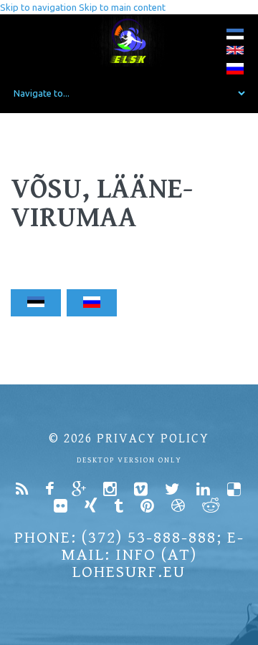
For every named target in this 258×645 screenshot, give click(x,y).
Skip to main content (122, 7)
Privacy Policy (153, 438)
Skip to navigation (38, 7)
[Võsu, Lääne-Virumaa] (235, 37)
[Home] (129, 40)
